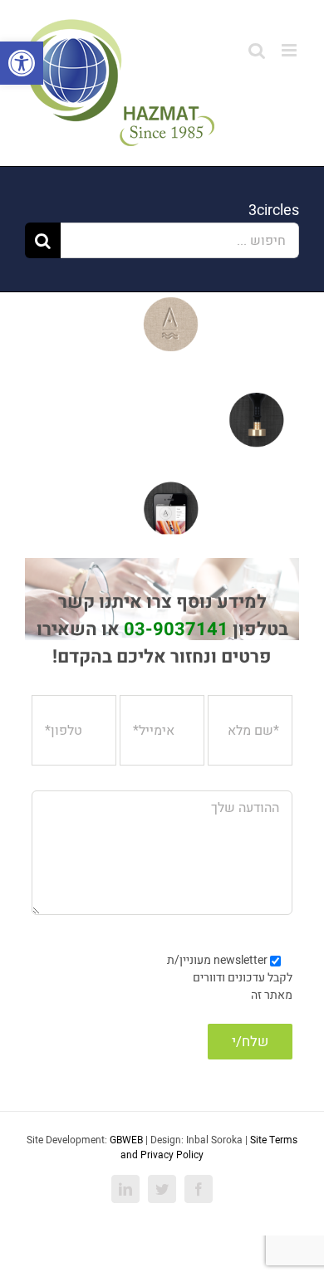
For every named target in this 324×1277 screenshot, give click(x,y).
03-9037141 (176, 629)
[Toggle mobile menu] (290, 50)
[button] (21, 63)
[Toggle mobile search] (256, 50)
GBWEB (126, 1140)
